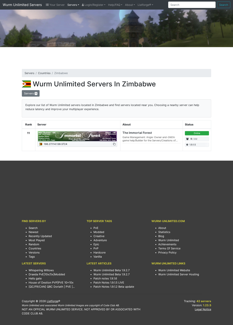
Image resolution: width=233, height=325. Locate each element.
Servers (72, 4)
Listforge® (144, 4)
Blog (161, 236)
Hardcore (99, 252)
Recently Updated (40, 236)
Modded (98, 232)
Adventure (100, 240)
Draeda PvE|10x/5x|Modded (47, 274)
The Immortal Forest (137, 133)
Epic (96, 244)
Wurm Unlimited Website (174, 270)
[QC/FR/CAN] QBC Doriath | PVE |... (52, 286)
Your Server (57, 4)
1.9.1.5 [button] (193, 144)
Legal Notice (203, 309)
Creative (98, 236)
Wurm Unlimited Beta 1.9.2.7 (111, 270)
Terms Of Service (169, 248)
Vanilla (97, 256)
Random (34, 244)
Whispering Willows (41, 270)
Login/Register (93, 4)
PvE (95, 228)
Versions (34, 252)
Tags (32, 256)
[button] (114, 144)
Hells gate (35, 278)
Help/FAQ (114, 4)
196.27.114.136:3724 (55, 144)
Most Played (37, 240)
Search (223, 4)
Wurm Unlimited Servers (22, 5)
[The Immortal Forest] (77, 136)
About (129, 4)
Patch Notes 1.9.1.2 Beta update (113, 286)
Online (197, 133)
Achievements (167, 244)
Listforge (52, 301)
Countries (44, 73)
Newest (33, 232)
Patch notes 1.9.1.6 (105, 278)
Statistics (164, 232)
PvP (95, 248)
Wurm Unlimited (168, 240)
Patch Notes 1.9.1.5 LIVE (108, 282)
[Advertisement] (116, 59)
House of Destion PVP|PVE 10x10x (51, 282)
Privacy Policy (167, 252)
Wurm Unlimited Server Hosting (178, 274)
